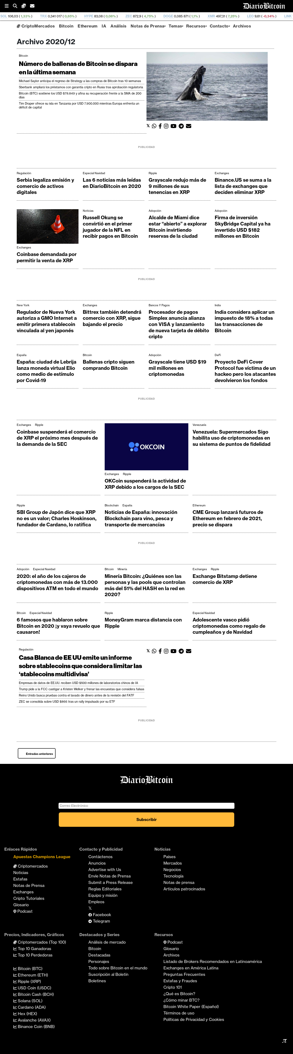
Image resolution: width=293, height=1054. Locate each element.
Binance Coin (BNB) (36, 1026)
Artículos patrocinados (184, 888)
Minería (122, 569)
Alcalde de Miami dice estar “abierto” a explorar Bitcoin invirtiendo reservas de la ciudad (178, 227)
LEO (218, 16)
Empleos (96, 901)
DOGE (136, 16)
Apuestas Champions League (41, 856)
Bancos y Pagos (159, 305)
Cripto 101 (172, 987)
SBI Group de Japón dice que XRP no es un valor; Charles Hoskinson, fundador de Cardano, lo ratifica (57, 518)
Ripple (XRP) (29, 981)
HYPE (57, 16)
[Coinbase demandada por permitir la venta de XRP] (48, 227)
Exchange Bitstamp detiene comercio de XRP (225, 579)
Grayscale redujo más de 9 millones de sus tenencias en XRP (177, 186)
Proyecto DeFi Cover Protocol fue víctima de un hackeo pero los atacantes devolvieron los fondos (245, 371)
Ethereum (87, 26)
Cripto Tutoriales (28, 898)
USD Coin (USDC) (34, 987)
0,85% (37, 16)
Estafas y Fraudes (180, 980)
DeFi (218, 355)
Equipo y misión (103, 895)
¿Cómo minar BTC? (181, 1000)
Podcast (24, 911)
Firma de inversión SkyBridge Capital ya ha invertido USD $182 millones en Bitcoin (242, 227)
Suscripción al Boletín (108, 974)
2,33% (275, 16)
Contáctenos (100, 856)
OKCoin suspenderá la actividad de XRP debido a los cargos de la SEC (145, 484)
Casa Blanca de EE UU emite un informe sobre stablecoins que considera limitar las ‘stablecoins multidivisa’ (80, 665)
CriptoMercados (37, 26)
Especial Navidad (94, 173)
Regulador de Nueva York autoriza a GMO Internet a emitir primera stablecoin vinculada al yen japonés (47, 321)
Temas (175, 26)
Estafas (20, 879)
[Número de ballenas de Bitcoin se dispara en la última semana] (207, 86)
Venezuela (199, 424)
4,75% (116, 16)
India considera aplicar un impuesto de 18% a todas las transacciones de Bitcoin (245, 321)
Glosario (21, 904)
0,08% (78, 16)
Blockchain (112, 505)
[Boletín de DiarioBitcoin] (189, 126)
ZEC (97, 16)
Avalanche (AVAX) (34, 1020)
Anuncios (97, 863)
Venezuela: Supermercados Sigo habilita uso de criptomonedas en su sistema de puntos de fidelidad (231, 438)
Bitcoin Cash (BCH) (35, 994)
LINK (256, 16)
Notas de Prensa (147, 26)
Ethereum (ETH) (32, 975)
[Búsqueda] (17, 6)
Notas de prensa (178, 882)
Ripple (153, 173)
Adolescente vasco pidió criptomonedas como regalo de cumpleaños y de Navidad (229, 626)
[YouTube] (175, 126)
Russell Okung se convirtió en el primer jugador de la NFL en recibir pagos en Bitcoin (110, 227)
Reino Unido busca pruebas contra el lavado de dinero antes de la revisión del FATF (76, 695)
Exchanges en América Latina (190, 967)
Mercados (172, 863)
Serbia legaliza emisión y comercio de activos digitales (45, 186)
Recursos (195, 26)
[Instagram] (167, 126)
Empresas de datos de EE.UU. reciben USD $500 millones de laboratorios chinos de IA (78, 683)
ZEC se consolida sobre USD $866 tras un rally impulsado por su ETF (67, 702)
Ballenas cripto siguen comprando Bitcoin (108, 365)
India (218, 305)
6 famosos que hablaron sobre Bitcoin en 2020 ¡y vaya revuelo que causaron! (58, 626)
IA (104, 26)
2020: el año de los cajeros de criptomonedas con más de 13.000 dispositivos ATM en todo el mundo (57, 582)
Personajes (98, 961)
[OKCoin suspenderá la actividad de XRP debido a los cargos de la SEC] (146, 447)
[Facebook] (161, 126)
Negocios (172, 869)
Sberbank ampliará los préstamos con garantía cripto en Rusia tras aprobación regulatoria (81, 87)
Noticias (88, 210)
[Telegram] (182, 126)
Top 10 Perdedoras (35, 955)
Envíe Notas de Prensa (109, 876)
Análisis (118, 26)
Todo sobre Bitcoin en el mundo (117, 967)
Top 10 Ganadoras (34, 948)
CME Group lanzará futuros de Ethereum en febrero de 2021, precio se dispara (228, 518)
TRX (11, 16)
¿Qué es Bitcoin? (179, 993)
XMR (179, 16)
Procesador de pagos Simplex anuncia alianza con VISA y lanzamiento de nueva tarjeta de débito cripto (179, 324)
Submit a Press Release (110, 882)
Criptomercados (32, 866)
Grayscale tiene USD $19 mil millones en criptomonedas (177, 368)
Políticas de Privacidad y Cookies (193, 1019)
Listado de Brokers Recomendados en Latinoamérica (212, 961)
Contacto (219, 26)
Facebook (101, 914)
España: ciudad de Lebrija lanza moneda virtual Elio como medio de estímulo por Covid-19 (46, 371)
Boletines (97, 980)
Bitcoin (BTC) (29, 968)
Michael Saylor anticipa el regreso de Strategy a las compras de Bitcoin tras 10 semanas (80, 81)
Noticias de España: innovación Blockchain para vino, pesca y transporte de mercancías (141, 518)
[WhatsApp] (155, 126)
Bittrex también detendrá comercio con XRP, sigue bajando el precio (112, 318)
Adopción (155, 210)
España (21, 355)
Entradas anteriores (39, 753)
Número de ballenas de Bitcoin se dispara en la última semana (78, 68)
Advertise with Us (104, 869)
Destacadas (99, 955)
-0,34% (236, 16)
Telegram (101, 921)
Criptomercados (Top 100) (41, 942)
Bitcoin (66, 26)
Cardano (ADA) (31, 1007)
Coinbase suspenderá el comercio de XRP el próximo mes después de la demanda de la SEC (57, 438)
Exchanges (222, 173)
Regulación (24, 173)
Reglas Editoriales (105, 888)
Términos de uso (178, 1013)
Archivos (242, 26)
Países (169, 856)
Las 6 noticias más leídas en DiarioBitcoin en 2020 (112, 183)
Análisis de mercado (107, 942)
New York (23, 305)
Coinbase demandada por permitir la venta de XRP (47, 257)
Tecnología (173, 876)
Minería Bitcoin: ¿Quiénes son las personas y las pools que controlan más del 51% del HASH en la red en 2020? (145, 585)
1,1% (162, 16)
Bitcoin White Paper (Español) (191, 1006)
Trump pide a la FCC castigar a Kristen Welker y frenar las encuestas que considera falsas (81, 689)
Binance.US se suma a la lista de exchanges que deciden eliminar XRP (243, 186)
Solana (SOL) (29, 1000)
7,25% (200, 16)
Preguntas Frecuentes (184, 974)
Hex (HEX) (27, 1013)
